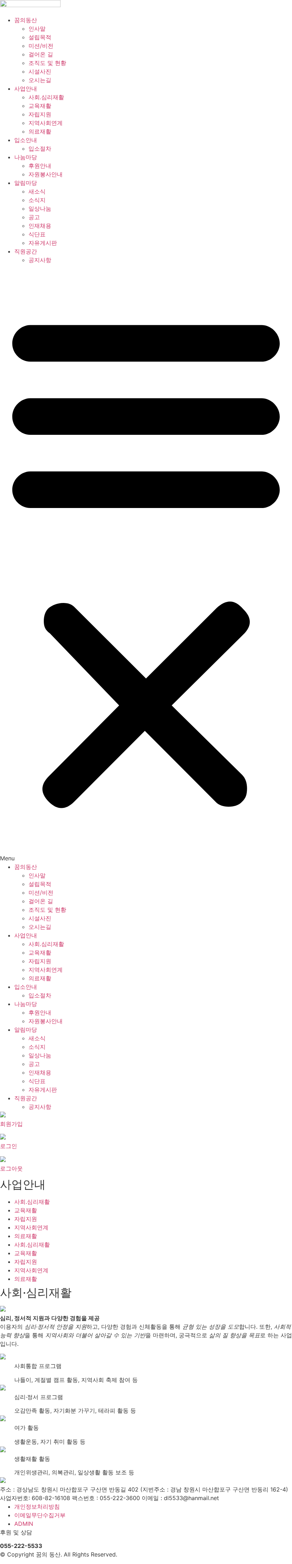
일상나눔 (39, 208)
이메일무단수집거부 (40, 1515)
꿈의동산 (25, 20)
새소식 (37, 191)
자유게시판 (42, 242)
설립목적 (39, 37)
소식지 (37, 199)
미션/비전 (40, 45)
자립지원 (39, 114)
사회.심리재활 (46, 97)
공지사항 (39, 259)
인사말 (37, 28)
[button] (146, 563)
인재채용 (39, 225)
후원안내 (39, 165)
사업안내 (25, 88)
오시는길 (39, 80)
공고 (34, 217)
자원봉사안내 (45, 174)
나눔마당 (25, 157)
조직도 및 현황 (47, 62)
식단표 (37, 234)
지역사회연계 (45, 122)
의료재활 (39, 131)
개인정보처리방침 (37, 1506)
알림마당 (25, 182)
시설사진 (39, 71)
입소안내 (25, 140)
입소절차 (39, 148)
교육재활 (39, 105)
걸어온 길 (40, 54)
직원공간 (25, 251)
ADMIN (23, 1523)
